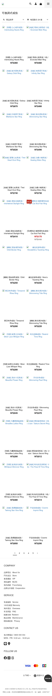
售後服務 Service (11, 602)
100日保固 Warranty (12, 605)
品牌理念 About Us (12, 572)
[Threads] (12, 658)
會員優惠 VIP (9, 578)
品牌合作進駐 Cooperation (14, 588)
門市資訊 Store (10, 575)
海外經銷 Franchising (13, 585)
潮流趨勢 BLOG (10, 582)
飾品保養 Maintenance (13, 617)
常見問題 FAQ (10, 611)
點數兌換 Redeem (11, 614)
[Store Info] (9, 644)
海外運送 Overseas (12, 608)
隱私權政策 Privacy (12, 621)
